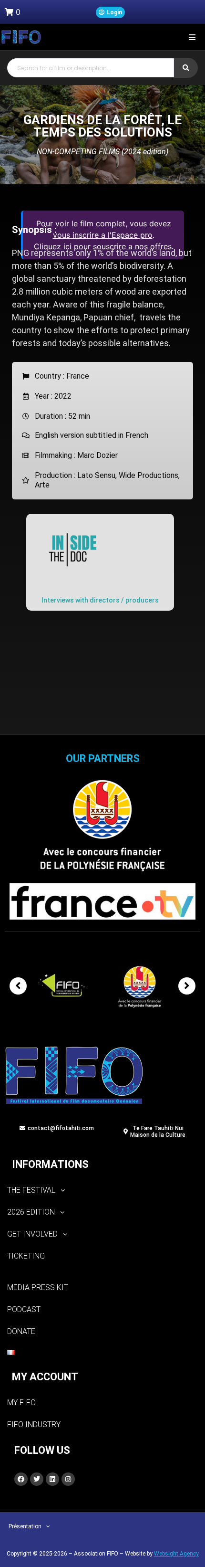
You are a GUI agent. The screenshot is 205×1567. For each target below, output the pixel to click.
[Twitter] (36, 1479)
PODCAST (24, 1309)
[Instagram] (68, 1479)
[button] (192, 37)
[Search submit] (186, 68)
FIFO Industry (34, 1424)
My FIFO (21, 1402)
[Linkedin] (52, 1479)
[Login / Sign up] (110, 12)
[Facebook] (21, 1479)
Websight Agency (176, 1553)
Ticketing (26, 1255)
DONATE (21, 1331)
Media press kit (37, 1287)
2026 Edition (31, 1212)
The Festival (31, 1190)
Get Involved (32, 1234)
